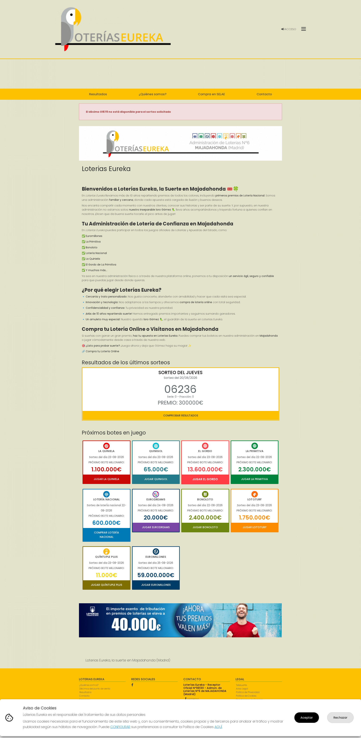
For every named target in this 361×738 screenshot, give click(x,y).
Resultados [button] (98, 94)
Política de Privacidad (247, 692)
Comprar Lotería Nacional (106, 535)
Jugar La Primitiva (254, 479)
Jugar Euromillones (156, 585)
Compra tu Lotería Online (102, 351)
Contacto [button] (264, 94)
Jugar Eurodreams (156, 527)
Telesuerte (241, 685)
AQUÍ (218, 726)
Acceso (290, 29)
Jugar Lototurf (254, 527)
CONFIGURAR (120, 726)
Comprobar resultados (180, 415)
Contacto (84, 695)
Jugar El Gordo (205, 479)
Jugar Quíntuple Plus (106, 585)
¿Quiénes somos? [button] (152, 94)
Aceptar (306, 717)
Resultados (85, 692)
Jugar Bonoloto (205, 527)
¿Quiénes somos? (89, 685)
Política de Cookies (246, 695)
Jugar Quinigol (155, 479)
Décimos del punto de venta (94, 688)
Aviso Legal (242, 688)
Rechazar (340, 717)
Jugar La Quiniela (106, 479)
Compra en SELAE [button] (211, 94)
